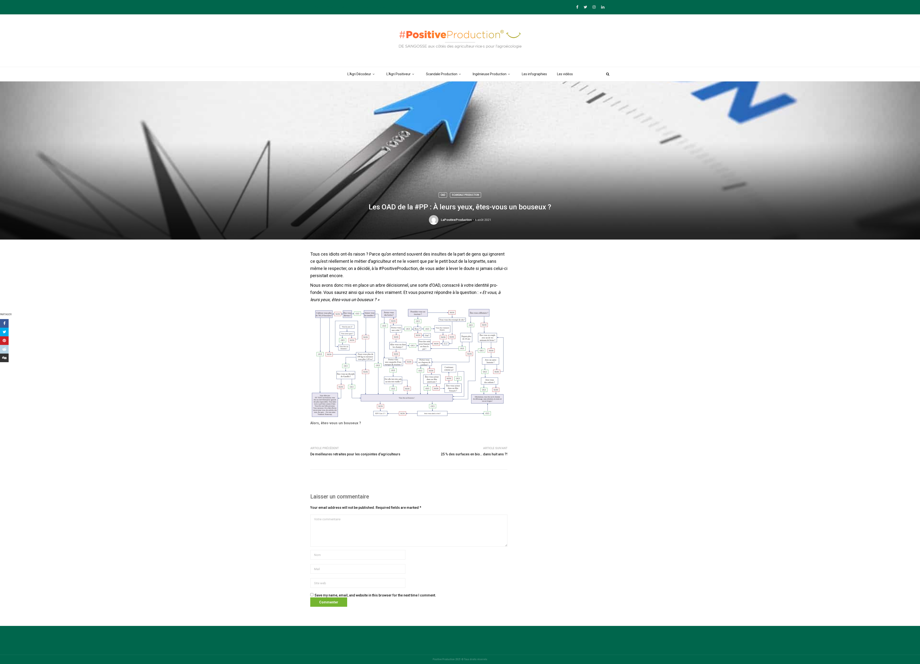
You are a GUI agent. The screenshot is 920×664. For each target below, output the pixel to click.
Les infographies (534, 74)
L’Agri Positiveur (398, 74)
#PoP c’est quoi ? (338, 7)
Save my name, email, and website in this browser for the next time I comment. (375, 595)
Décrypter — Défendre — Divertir (381, 7)
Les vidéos (565, 74)
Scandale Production (441, 74)
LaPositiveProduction (456, 220)
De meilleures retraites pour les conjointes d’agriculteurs (355, 454)
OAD (443, 195)
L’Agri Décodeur (359, 74)
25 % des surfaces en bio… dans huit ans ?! (474, 454)
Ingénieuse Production (489, 74)
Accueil (315, 7)
